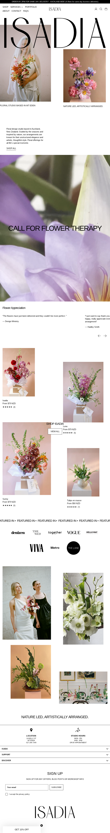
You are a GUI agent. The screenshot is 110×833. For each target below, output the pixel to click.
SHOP (5, 7)
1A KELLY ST (31, 738)
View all (55, 431)
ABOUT (6, 11)
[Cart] (106, 9)
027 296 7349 (31, 743)
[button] (100, 9)
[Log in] (96, 9)
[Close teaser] (41, 825)
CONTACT (16, 11)
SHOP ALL (11, 148)
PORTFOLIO (31, 7)
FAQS (26, 11)
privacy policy (24, 794)
